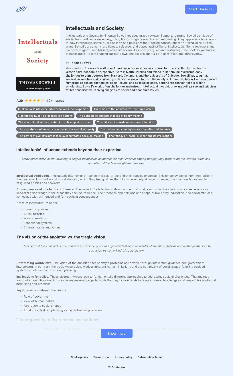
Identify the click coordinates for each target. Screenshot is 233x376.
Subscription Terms (150, 357)
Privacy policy (123, 357)
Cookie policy (79, 357)
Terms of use (101, 357)
